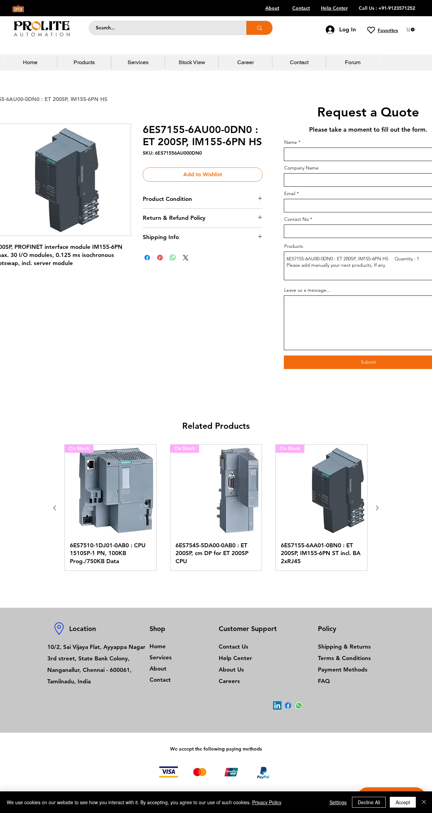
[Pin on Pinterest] (160, 258)
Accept (403, 802)
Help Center (235, 658)
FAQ (324, 681)
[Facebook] (288, 705)
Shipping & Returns (344, 646)
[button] (410, 29)
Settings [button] (338, 802)
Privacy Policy (266, 802)
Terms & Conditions (344, 658)
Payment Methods (343, 669)
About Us (231, 669)
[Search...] (259, 28)
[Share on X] (186, 258)
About (158, 668)
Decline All (369, 802)
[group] (216, 507)
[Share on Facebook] (147, 258)
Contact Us (233, 646)
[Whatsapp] (299, 705)
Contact (160, 679)
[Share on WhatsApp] (173, 258)
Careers (229, 681)
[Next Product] (377, 508)
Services (161, 657)
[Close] (424, 802)
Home (158, 646)
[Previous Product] (55, 508)
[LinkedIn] (277, 705)
